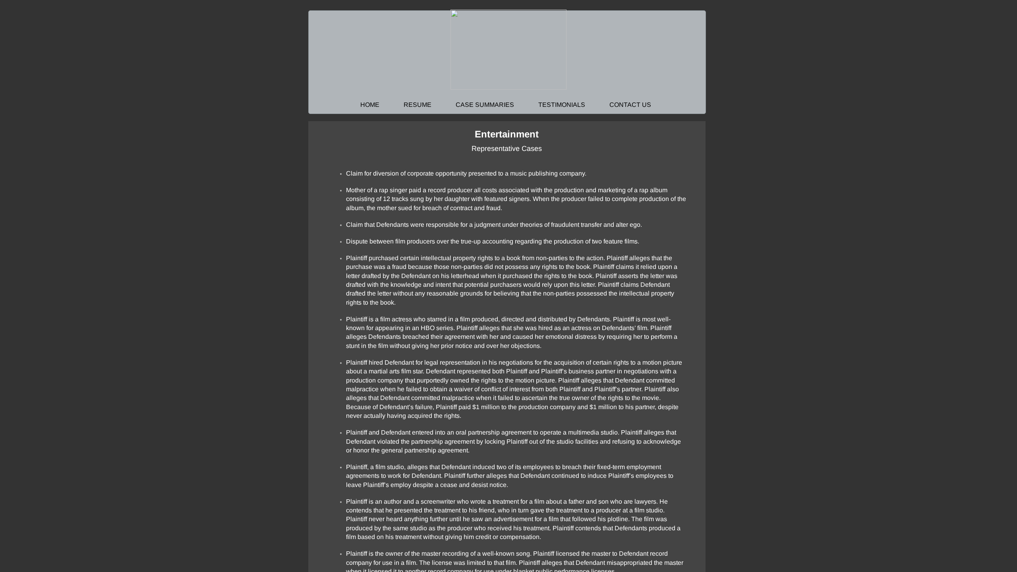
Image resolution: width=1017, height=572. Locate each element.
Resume (417, 104)
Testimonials (561, 104)
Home (369, 104)
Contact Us (630, 104)
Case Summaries (485, 104)
